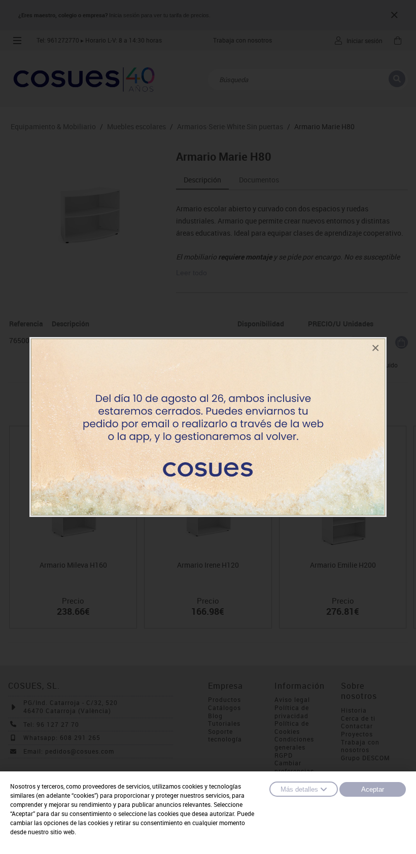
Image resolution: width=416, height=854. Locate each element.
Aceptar (372, 789)
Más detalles (299, 789)
